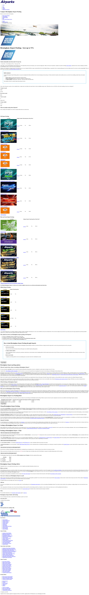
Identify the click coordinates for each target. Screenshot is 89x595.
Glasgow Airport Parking (6, 538)
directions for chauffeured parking (43, 428)
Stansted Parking (5, 544)
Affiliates (3, 584)
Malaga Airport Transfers (6, 562)
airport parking (68, 65)
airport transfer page (26, 488)
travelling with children (57, 470)
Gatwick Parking (5, 537)
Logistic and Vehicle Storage (7, 579)
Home (3, 21)
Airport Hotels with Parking (7, 526)
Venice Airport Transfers (6, 570)
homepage (22, 422)
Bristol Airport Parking (6, 534)
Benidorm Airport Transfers (6, 566)
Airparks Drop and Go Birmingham (59, 414)
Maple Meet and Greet (55, 374)
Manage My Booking (5, 9)
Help (3, 6)
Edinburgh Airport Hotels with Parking (8, 551)
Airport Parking (5, 519)
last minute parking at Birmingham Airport (37, 418)
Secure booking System (6, 589)
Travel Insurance (5, 528)
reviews (18, 125)
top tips (20, 480)
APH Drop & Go (27, 442)
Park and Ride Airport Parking (7, 577)
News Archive (4, 583)
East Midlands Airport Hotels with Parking (9, 550)
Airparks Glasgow (5, 522)
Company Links (5, 582)
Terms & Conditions (5, 587)
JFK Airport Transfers (6, 571)
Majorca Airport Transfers (6, 568)
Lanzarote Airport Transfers (6, 572)
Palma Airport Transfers (6, 563)
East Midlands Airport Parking (7, 535)
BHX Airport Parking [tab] (6, 15)
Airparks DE (4, 524)
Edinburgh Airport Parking (6, 536)
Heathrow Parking (5, 539)
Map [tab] (3, 18)
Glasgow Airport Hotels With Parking (8, 553)
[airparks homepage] (7, 3)
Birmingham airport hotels (35, 484)
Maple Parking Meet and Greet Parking (12, 391)
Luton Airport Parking (6, 542)
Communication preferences (7, 590)
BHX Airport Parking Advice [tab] (7, 19)
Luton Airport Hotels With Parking (8, 555)
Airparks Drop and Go (19, 373)
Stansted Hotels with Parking (7, 557)
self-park (48, 373)
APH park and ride (39, 384)
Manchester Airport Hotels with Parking (8, 556)
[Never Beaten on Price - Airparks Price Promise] (8, 45)
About (3, 7)
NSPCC (3, 585)
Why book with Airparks (26, 473)
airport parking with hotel (15, 69)
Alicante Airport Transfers (6, 565)
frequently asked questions (16, 492)
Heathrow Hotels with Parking (7, 554)
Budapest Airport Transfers (6, 567)
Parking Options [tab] (5, 17)
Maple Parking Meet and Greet (25, 444)
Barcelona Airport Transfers (6, 564)
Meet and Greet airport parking (7, 576)
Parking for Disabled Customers (7, 578)
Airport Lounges (5, 527)
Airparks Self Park (14, 384)
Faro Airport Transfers (6, 561)
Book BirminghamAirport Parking (3, 362)
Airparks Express (82, 373)
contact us (25, 492)
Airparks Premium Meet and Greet (24, 392)
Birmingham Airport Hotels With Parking (9, 549)
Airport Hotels (4, 525)
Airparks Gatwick (5, 521)
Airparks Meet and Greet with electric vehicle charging (69, 374)
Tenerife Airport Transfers (6, 569)
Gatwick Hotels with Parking (7, 552)
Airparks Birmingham (6, 520)
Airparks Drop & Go (42, 437)
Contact (3, 8)
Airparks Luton (4, 523)
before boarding (57, 477)
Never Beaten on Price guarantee (52, 411)
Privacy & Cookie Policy (6, 588)
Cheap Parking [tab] (4, 16)
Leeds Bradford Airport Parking (7, 540)
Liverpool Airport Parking (6, 541)
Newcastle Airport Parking (6, 543)
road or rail (50, 427)
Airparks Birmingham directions (32, 428)
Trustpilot (2, 111)
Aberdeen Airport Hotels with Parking (8, 548)
